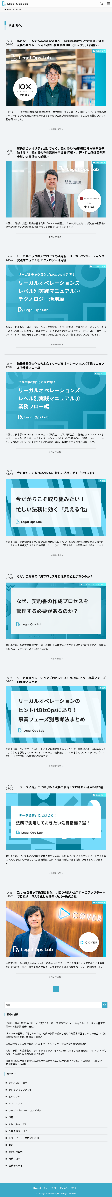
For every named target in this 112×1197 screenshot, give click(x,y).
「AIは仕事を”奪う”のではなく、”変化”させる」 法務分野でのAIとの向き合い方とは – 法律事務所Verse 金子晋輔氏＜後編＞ (55, 1024)
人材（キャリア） (18, 1124)
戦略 (11, 1145)
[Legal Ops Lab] (15, 3)
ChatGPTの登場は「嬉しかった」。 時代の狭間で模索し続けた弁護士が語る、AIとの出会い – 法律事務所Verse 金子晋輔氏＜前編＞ (56, 1035)
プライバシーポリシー (69, 1188)
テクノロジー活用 (18, 1082)
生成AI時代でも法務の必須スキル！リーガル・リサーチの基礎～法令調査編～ (46, 1043)
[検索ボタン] (101, 3)
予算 (11, 1117)
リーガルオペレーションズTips (25, 1110)
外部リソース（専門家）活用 (24, 1138)
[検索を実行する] (104, 1005)
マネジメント (16, 1103)
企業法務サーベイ (18, 1131)
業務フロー (14, 1158)
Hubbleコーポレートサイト (45, 1188)
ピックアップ (16, 1096)
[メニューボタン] (108, 3)
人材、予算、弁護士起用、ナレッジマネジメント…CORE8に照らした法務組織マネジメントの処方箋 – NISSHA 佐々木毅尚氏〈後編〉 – (56, 1052)
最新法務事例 (16, 1151)
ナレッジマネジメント (20, 1089)
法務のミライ (16, 1165)
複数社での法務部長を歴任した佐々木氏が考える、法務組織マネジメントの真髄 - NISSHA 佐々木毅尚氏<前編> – (54, 1062)
